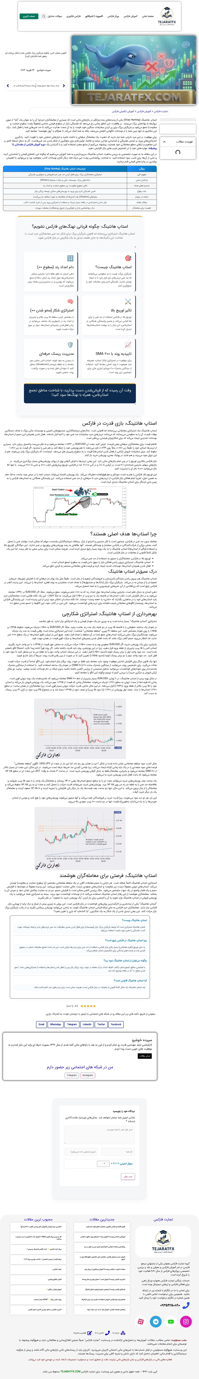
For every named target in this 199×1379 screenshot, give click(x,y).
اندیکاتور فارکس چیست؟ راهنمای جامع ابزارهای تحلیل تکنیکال (105, 1289)
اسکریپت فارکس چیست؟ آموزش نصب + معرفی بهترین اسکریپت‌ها (103, 1279)
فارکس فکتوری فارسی (54, 1279)
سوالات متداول (55, 16)
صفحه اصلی (148, 16)
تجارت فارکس (57, 1269)
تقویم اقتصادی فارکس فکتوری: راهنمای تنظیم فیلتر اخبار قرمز (105, 1227)
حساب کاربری (29, 16)
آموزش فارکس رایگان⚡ (53, 1289)
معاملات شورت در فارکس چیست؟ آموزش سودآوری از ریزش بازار (105, 1269)
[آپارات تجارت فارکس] (141, 1322)
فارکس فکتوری (74, 16)
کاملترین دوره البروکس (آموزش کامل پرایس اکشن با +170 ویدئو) (41, 1227)
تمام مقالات (144, 1056)
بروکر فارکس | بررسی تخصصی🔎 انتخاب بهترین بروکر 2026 (42, 1259)
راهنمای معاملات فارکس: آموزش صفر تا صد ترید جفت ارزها (106, 1309)
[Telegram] (156, 1322)
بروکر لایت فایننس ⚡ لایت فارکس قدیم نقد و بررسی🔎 (43, 1249)
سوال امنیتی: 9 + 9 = (121, 1163)
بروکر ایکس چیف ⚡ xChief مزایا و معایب (47, 1299)
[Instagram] (186, 1322)
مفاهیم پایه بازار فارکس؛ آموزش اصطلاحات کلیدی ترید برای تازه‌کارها (103, 1299)
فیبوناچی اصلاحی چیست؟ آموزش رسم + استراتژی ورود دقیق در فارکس (102, 1237)
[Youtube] (171, 1322)
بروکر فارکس (113, 16)
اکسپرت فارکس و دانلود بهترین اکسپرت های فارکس (44, 1309)
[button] (164, 142)
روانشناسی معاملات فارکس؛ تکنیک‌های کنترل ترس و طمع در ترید (104, 1247)
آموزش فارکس (130, 16)
